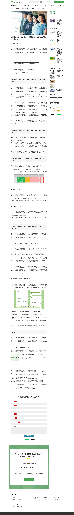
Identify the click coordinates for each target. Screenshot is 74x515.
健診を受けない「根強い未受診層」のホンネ (59, 85)
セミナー (52, 5)
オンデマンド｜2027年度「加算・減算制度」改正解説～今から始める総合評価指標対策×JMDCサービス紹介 (59, 52)
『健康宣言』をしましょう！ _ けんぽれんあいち (21, 387)
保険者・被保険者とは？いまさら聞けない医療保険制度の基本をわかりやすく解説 (59, 71)
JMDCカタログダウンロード (29, 479)
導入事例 (36, 5)
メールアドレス (14, 422)
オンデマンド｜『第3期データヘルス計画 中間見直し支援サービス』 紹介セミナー (59, 34)
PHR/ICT (51, 101)
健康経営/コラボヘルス (15, 43)
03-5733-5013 (30, 467)
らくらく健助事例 (57, 103)
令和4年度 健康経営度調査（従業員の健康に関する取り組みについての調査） (27, 381)
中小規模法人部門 (19, 67)
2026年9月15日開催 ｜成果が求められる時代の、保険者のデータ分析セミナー (59, 14)
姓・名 (12, 413)
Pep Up (51, 103)
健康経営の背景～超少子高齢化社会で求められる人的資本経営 (26, 62)
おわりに (15, 73)
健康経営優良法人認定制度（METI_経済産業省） (21, 377)
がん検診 (60, 98)
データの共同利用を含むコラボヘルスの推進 (25, 70)
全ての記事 (17, 8)
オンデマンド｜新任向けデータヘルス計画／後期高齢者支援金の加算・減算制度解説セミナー (59, 60)
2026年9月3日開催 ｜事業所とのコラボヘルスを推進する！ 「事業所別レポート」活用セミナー (59, 22)
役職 (12, 409)
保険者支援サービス (14, 5)
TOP (12, 8)
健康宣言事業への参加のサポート (23, 72)
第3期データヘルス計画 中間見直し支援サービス (20, 502)
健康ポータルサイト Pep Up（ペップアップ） (20, 501)
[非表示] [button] (30, 60)
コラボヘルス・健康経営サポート (17, 506)
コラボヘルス (62, 5)
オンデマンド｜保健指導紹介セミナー (59, 40)
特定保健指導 (56, 101)
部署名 (12, 405)
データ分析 (58, 96)
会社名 (12, 401)
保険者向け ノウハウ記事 (37, 501)
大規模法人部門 (19, 66)
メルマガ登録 (40, 479)
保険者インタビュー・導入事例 (37, 498)
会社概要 (45, 497)
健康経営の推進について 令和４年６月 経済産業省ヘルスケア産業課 (25, 370)
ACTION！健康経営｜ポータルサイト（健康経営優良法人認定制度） (25, 378)
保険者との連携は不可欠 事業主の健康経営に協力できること (26, 69)
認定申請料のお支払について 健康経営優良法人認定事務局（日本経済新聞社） (27, 380)
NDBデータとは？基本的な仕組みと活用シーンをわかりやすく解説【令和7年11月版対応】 (59, 90)
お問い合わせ (48, 1)
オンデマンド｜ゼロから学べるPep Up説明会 (59, 44)
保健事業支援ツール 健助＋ (16, 499)
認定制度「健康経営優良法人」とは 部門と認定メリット (26, 63)
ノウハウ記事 (44, 5)
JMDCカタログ (59, 1)
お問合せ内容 (13, 426)
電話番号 (12, 418)
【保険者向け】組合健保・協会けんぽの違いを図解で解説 (59, 76)
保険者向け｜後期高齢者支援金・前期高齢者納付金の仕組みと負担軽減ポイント (59, 81)
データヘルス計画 (26, 5)
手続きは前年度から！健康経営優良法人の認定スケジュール (26, 65)
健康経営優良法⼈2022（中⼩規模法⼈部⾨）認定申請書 (22, 383)
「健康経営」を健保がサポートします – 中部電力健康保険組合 (24, 388)
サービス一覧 (13, 497)
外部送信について (46, 500)
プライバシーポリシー (47, 499)
